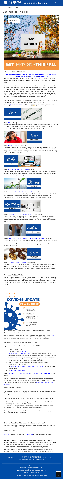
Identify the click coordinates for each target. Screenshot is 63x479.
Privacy (29, 475)
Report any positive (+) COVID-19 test (19, 353)
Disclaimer (24, 475)
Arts (23, 75)
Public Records (35, 475)
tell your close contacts (18, 370)
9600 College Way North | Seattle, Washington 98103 (20, 458)
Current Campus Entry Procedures (19, 373)
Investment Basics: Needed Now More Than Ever (22, 192)
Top (58, 475)
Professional (43, 76)
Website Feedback (43, 475)
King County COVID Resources (41, 373)
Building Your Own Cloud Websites (18, 169)
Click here (7, 434)
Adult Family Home (13, 75)
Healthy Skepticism (13, 145)
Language (33, 76)
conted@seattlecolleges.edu (14, 104)
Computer (30, 75)
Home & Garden (22, 76)
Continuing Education (35, 3)
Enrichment (39, 75)
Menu (56, 3)
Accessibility (18, 475)
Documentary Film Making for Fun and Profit (21, 214)
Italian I (10, 123)
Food (54, 75)
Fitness (48, 75)
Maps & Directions (23, 459)
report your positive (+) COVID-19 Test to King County (27, 366)
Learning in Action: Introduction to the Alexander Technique (26, 238)
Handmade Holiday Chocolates (17, 263)
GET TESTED (26, 351)
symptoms (14, 346)
